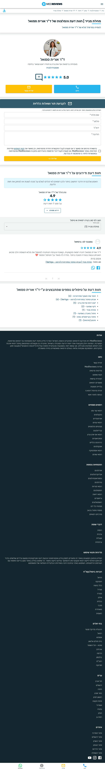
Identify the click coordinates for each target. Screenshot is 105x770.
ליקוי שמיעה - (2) (88, 306)
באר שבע (98, 693)
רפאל (99, 633)
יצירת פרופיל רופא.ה (93, 390)
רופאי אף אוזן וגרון (94, 434)
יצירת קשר (97, 362)
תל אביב (98, 681)
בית (103, 11)
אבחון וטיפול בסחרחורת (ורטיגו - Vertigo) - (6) (76, 299)
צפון (85, 11)
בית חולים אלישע (95, 641)
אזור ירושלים (97, 737)
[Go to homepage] (52, 4)
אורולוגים (98, 470)
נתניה (99, 709)
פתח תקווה (97, 701)
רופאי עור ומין (96, 410)
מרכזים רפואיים (95, 514)
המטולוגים (97, 490)
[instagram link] (94, 758)
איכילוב (99, 649)
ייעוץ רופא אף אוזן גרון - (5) (84, 303)
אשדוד (99, 705)
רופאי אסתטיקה (95, 450)
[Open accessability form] (4, 10)
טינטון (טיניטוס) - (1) (87, 320)
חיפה (79, 11)
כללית (99, 601)
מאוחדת (98, 609)
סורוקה (99, 665)
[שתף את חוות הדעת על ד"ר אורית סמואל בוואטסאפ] (93, 267)
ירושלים (99, 685)
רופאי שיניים (97, 454)
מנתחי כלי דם (96, 506)
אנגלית (99, 538)
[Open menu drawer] (102, 4)
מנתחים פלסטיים (95, 426)
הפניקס (99, 581)
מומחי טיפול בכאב (94, 510)
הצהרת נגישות (96, 378)
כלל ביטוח (98, 585)
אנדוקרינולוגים (96, 474)
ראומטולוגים (97, 502)
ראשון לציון (97, 697)
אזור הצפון (97, 745)
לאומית (99, 613)
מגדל (99, 589)
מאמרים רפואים (95, 382)
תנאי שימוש (97, 374)
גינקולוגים (98, 414)
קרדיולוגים (97, 430)
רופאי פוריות (97, 486)
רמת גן (99, 717)
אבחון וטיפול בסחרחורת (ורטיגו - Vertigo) (64, 262)
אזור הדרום (97, 749)
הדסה (99, 653)
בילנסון (99, 657)
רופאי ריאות (97, 494)
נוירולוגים (98, 482)
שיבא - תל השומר (94, 645)
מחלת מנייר (87, 262)
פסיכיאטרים (97, 438)
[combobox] (52, 226)
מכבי (100, 605)
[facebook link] (99, 758)
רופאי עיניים (97, 422)
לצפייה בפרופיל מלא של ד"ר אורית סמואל (81, 27)
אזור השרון (97, 741)
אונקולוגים (98, 446)
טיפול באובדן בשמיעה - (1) (85, 313)
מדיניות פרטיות (96, 370)
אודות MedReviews (93, 366)
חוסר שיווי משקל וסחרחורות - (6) (82, 296)
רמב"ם (99, 661)
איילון (100, 597)
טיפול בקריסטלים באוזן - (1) (84, 317)
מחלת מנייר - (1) (89, 310)
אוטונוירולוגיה (94, 11)
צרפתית (98, 542)
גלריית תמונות (96, 386)
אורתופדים (97, 418)
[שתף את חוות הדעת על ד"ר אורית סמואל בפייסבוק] (98, 267)
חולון (100, 713)
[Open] (7, 226)
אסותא (99, 637)
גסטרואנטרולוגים (95, 478)
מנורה (99, 593)
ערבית (99, 534)
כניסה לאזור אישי (95, 394)
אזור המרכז (97, 733)
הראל (99, 577)
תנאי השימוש (19, 148)
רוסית (99, 530)
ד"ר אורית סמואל (69, 11)
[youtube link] (89, 758)
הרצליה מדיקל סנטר (93, 629)
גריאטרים (98, 498)
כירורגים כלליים (96, 442)
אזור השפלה (97, 753)
